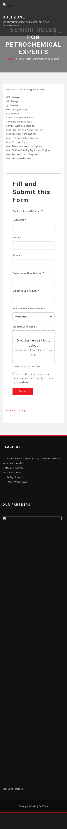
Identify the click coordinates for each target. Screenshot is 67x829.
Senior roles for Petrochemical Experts (39, 58)
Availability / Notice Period (29, 308)
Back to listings (18, 410)
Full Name (19, 219)
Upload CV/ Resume (25, 326)
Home (11, 58)
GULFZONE (14, 17)
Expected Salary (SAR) (26, 290)
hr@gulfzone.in (15, 477)
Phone (17, 255)
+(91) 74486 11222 (17, 481)
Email (17, 237)
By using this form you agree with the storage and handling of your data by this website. (33, 378)
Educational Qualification (28, 273)
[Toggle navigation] (60, 31)
